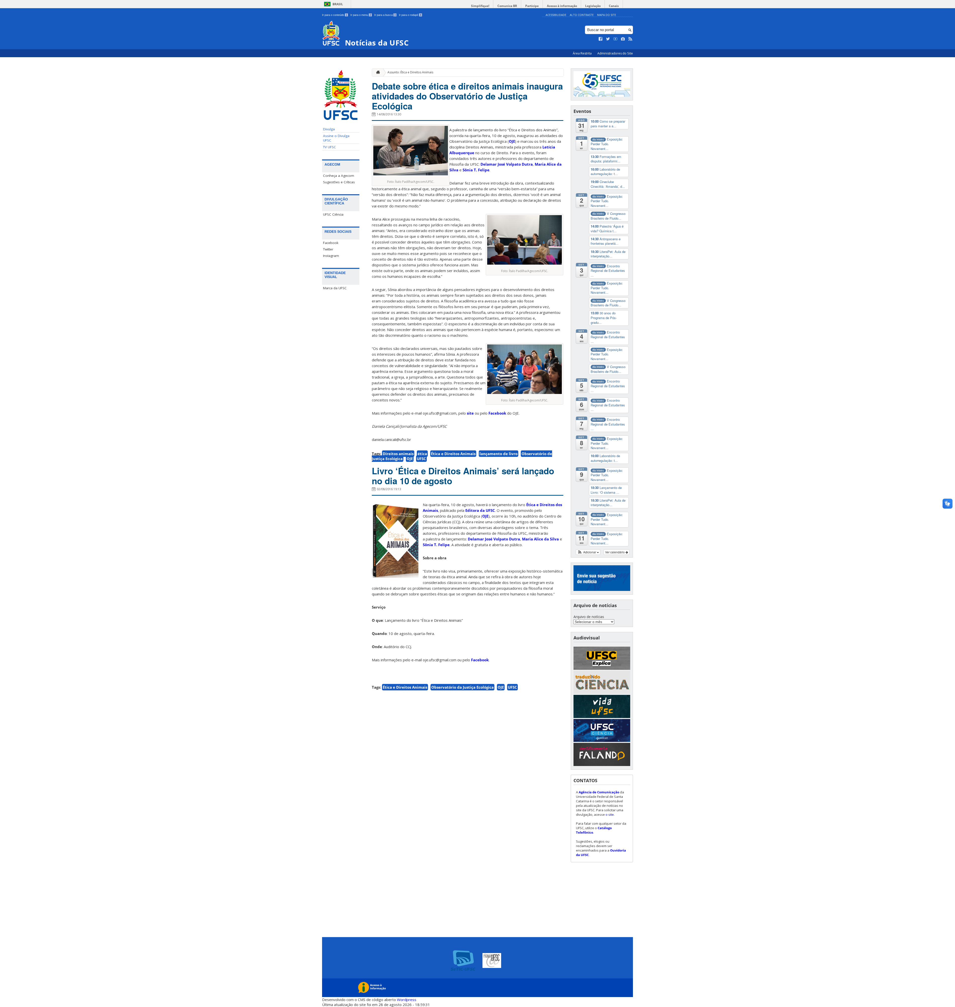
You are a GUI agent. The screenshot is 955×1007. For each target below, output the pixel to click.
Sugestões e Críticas (339, 182)
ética (422, 453)
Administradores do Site (615, 53)
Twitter (328, 249)
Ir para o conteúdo (334, 14)
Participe (532, 6)
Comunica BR (507, 6)
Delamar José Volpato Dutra (494, 538)
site (470, 413)
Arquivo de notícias (588, 616)
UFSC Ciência (333, 214)
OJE (512, 141)
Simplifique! (480, 6)
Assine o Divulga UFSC (336, 138)
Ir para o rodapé (410, 14)
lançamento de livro (498, 453)
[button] (588, 552)
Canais (614, 6)
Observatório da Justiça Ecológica (462, 687)
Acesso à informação (562, 6)
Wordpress (406, 999)
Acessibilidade (556, 15)
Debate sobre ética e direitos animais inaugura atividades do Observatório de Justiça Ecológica (467, 96)
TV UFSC (329, 147)
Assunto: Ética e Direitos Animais (410, 72)
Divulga (329, 129)
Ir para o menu (360, 14)
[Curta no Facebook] (601, 39)
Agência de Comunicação (599, 792)
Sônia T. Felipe (436, 544)
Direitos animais (398, 453)
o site (610, 814)
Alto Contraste (582, 15)
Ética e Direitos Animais (453, 453)
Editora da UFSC (480, 510)
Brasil (338, 4)
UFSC (421, 458)
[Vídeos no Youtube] (616, 39)
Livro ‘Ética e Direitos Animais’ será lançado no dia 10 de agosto (463, 476)
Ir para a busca (385, 14)
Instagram (331, 255)
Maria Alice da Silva (540, 538)
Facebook (330, 242)
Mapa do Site (606, 15)
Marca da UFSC (335, 288)
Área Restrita (582, 53)
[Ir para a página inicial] (377, 72)
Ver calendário (615, 552)
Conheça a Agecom (338, 175)
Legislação (593, 6)
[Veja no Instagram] (623, 39)
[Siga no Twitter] (608, 39)
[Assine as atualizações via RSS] (630, 39)
